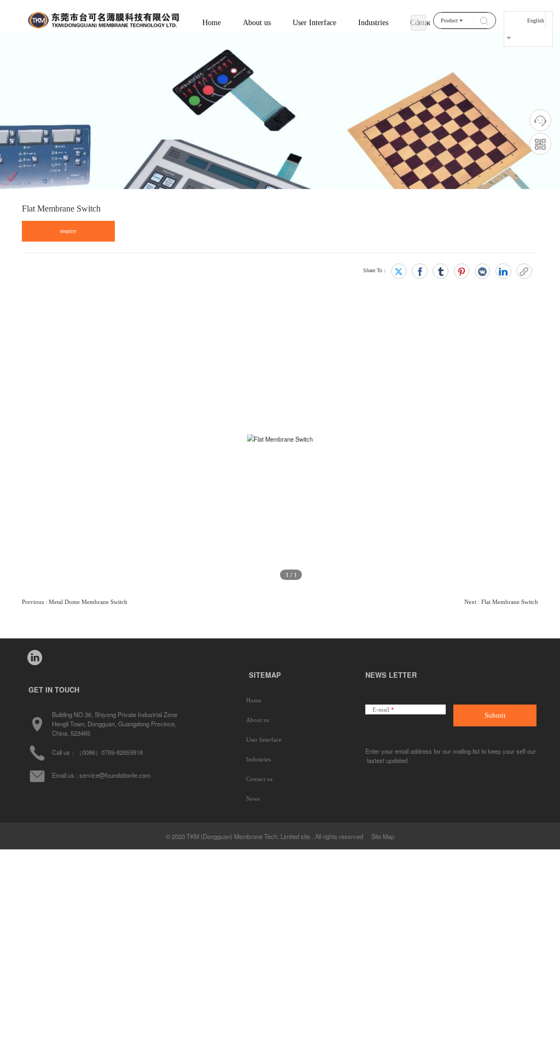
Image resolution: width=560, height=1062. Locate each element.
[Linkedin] (503, 271)
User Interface (264, 739)
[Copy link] (524, 271)
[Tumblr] (440, 271)
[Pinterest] (462, 271)
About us (257, 720)
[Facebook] (420, 271)
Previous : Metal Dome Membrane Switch (74, 602)
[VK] (483, 271)
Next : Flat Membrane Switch (501, 602)
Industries (258, 759)
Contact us (259, 779)
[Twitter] (399, 271)
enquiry (68, 231)
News (253, 798)
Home (211, 22)
